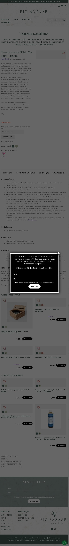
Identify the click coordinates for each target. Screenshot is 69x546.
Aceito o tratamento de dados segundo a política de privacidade (35, 282)
